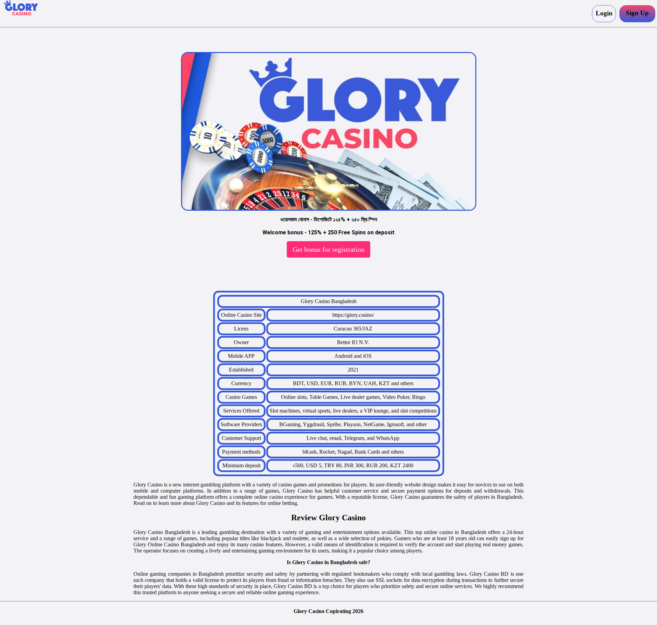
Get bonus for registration (328, 249)
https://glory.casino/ (353, 315)
